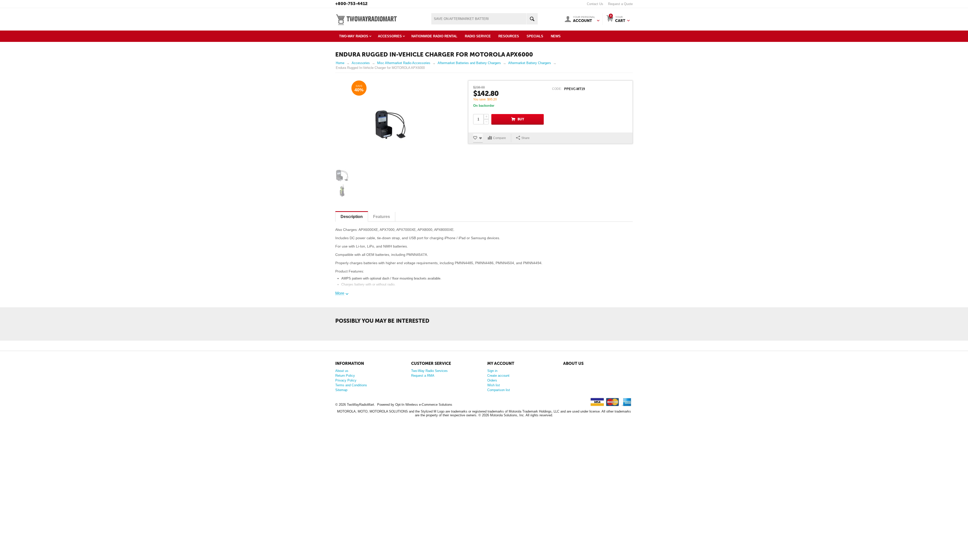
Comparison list (498, 390)
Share (525, 138)
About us (341, 371)
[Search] (532, 18)
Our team (569, 371)
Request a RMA (422, 375)
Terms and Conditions (351, 385)
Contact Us (595, 4)
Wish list (493, 385)
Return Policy (345, 375)
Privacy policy (572, 377)
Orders (492, 380)
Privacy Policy (345, 380)
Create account (498, 375)
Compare (499, 138)
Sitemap (341, 390)
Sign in (492, 371)
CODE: (557, 89)
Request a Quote (620, 4)
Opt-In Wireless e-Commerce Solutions (423, 404)
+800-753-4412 (351, 3)
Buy (521, 119)
